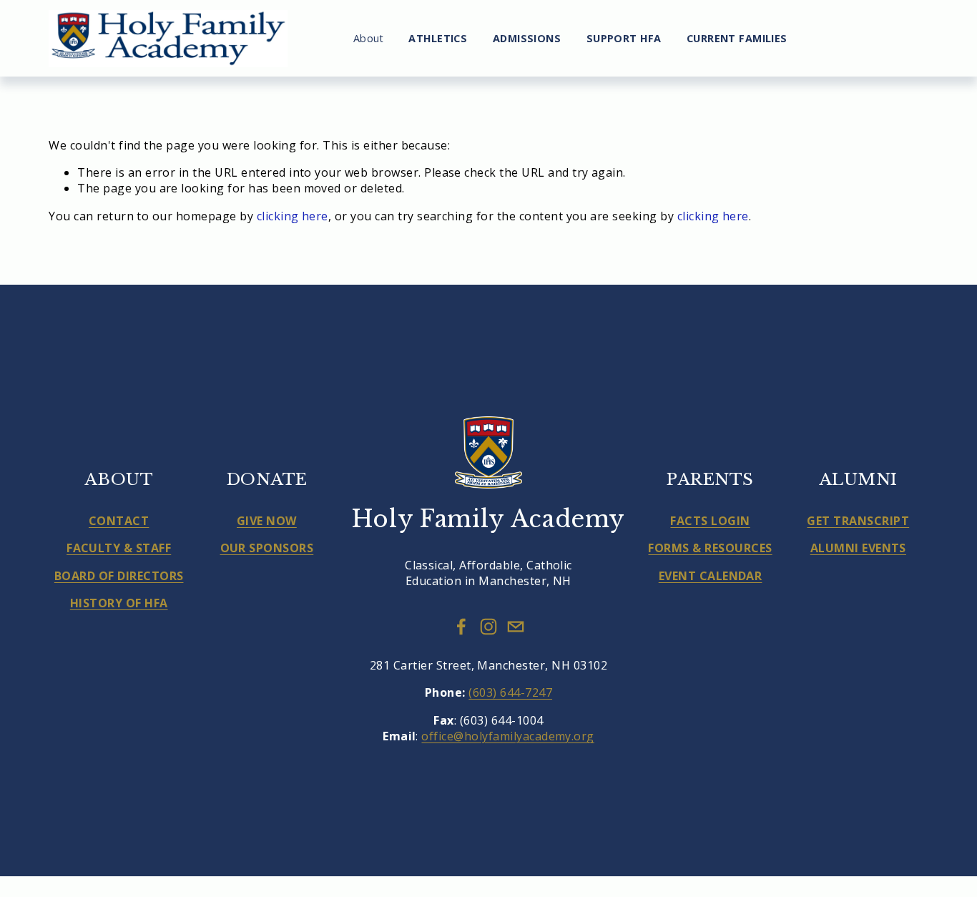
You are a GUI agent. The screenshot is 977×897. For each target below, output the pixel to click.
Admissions (527, 38)
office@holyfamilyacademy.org (507, 736)
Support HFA (624, 38)
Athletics (437, 38)
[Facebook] (461, 626)
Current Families (737, 38)
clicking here (292, 216)
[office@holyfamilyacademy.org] (515, 626)
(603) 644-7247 (510, 692)
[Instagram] (488, 626)
